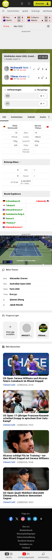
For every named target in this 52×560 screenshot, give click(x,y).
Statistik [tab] (31, 117)
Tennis (9, 557)
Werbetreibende (26, 530)
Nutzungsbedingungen (26, 534)
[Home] (3, 10)
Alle (18, 26)
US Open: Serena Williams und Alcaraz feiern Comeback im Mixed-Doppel (25, 379)
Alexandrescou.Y (14, 210)
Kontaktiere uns (26, 544)
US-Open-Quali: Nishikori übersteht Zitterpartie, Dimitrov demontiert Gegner (23, 495)
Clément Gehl (9, 385)
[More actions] (49, 117)
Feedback (26, 548)
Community (43, 557)
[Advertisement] (26, 39)
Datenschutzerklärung (26, 537)
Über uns (26, 526)
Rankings (35, 11)
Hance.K (10, 218)
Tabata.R (10, 205)
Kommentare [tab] (17, 117)
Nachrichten (13, 11)
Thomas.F (10, 223)
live (6, 26)
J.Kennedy (41, 201)
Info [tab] (4, 117)
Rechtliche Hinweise (26, 541)
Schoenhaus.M (13, 201)
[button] (29, 3)
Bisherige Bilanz (11, 162)
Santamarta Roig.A (15, 214)
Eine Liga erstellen (10, 333)
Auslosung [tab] (45, 117)
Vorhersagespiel (26, 557)
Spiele (25, 11)
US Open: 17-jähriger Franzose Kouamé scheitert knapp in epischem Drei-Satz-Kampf (26, 418)
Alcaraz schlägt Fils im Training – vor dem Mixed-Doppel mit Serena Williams (26, 457)
